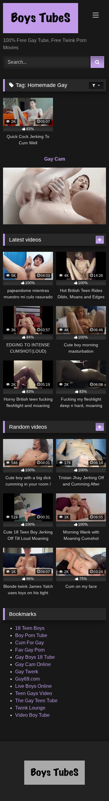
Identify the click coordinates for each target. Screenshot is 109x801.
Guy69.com (27, 678)
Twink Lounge (30, 707)
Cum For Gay (29, 642)
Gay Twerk (26, 671)
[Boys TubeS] (44, 19)
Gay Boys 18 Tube (35, 657)
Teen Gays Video (33, 693)
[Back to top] (90, 783)
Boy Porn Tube (31, 635)
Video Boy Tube (32, 715)
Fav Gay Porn (30, 649)
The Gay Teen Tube (36, 700)
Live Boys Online (33, 686)
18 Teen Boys (30, 628)
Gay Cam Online (33, 664)
